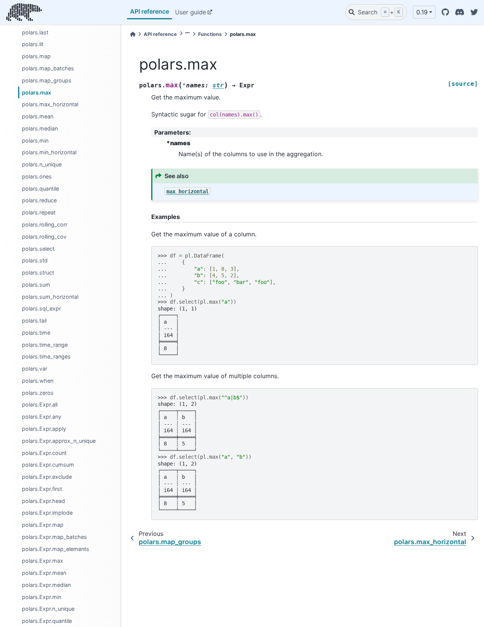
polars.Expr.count (44, 452)
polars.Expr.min (41, 596)
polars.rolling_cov (44, 236)
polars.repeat (39, 212)
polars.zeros (38, 392)
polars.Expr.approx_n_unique (59, 440)
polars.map (36, 56)
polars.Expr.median (46, 585)
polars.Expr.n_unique (48, 608)
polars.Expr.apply (44, 428)
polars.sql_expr (41, 308)
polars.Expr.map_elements (55, 548)
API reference (149, 11)
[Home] (132, 34)
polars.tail (34, 320)
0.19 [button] (422, 12)
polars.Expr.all (39, 404)
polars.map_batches (48, 68)
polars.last (35, 32)
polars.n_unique (42, 164)
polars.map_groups (46, 80)
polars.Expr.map (43, 524)
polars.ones (37, 176)
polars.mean (37, 116)
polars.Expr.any (41, 416)
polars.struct (38, 272)
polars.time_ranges (46, 356)
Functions (210, 34)
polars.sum (36, 284)
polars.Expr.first (42, 488)
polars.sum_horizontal (50, 296)
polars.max (36, 92)
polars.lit (32, 44)
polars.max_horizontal (50, 104)
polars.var (34, 368)
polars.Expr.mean (44, 573)
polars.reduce (39, 200)
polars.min (35, 140)
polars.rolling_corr (44, 224)
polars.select (38, 248)
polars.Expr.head (43, 500)
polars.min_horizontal (49, 152)
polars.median (40, 128)
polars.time (36, 332)
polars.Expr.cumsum (48, 464)
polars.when (37, 380)
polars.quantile (40, 188)
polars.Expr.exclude (47, 476)
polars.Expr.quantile (47, 621)
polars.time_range (45, 344)
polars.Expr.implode (47, 512)
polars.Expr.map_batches (54, 536)
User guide (190, 12)
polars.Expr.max (42, 560)
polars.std (35, 260)
